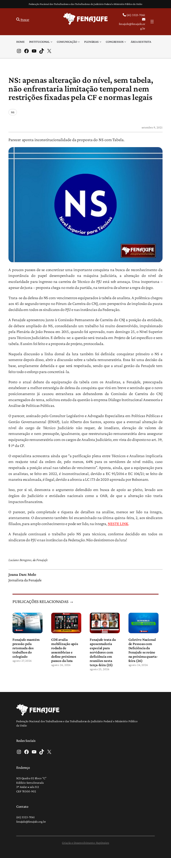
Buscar (24, 19)
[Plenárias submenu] (100, 42)
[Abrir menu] (152, 21)
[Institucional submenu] (51, 42)
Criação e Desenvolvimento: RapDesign (85, 842)
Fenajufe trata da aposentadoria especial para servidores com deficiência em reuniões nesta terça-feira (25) (103, 652)
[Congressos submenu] (125, 42)
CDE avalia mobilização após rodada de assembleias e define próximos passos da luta (64, 650)
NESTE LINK (118, 523)
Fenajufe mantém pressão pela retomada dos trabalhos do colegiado (26, 648)
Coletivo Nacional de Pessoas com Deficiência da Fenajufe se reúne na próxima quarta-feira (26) (143, 650)
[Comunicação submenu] (79, 42)
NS (12, 112)
